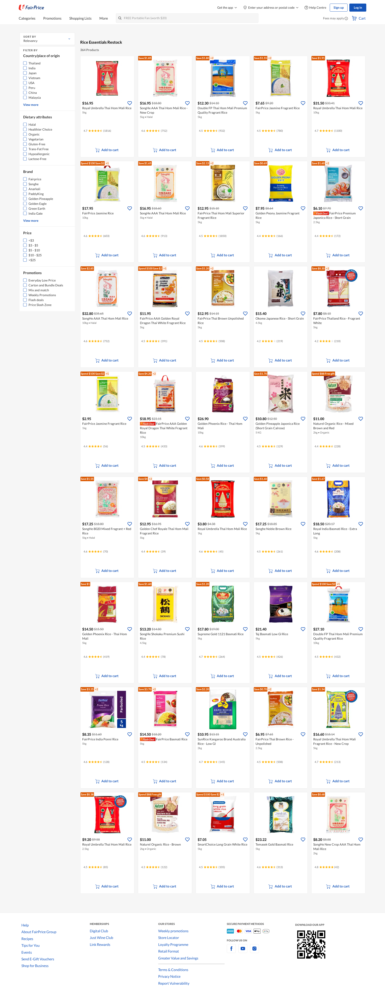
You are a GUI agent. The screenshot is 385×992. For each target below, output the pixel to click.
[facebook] (231, 951)
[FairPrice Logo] (31, 7)
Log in (358, 7)
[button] (346, 19)
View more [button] (30, 105)
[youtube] (242, 951)
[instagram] (254, 951)
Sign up (339, 7)
